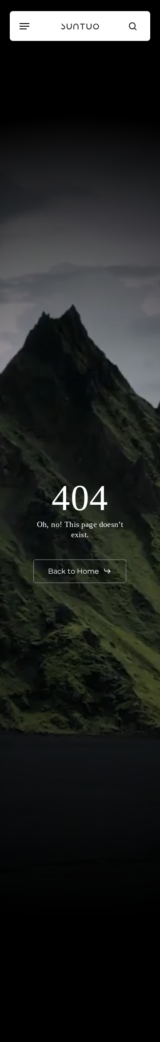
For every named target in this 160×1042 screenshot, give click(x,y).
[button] (24, 26)
